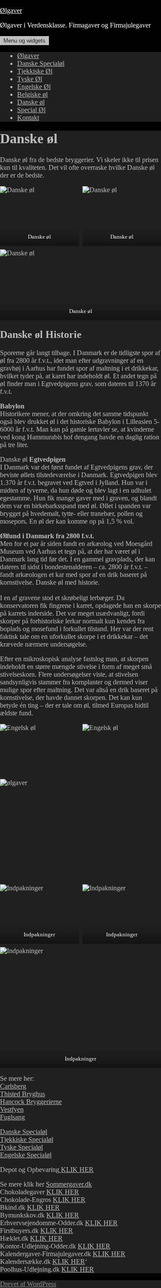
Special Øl (31, 109)
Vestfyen (12, 1109)
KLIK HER (76, 1169)
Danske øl (31, 102)
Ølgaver (11, 10)
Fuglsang (12, 1117)
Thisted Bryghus (22, 1094)
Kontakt (28, 117)
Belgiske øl (32, 94)
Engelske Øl (34, 86)
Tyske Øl (29, 79)
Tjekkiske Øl (34, 71)
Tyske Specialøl (21, 1147)
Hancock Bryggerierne (31, 1101)
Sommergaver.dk (69, 1184)
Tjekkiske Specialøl (26, 1139)
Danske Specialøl (40, 63)
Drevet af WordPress (28, 1284)
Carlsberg (13, 1086)
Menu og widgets (24, 40)
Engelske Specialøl (26, 1155)
